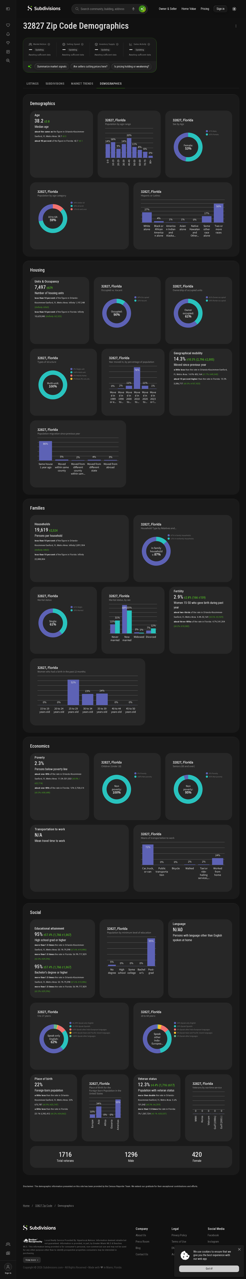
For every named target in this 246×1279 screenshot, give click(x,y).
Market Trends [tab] (82, 83)
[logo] (44, 10)
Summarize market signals (51, 66)
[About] (8, 1244)
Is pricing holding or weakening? (131, 66)
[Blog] (8, 1253)
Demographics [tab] (110, 83)
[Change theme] (234, 9)
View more (31, 1260)
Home (26, 1205)
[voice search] (133, 9)
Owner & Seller (168, 9)
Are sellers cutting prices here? (90, 66)
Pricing (205, 9)
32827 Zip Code (43, 1205)
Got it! (209, 1268)
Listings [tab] (33, 83)
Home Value (188, 9)
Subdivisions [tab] (55, 83)
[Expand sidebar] (8, 9)
